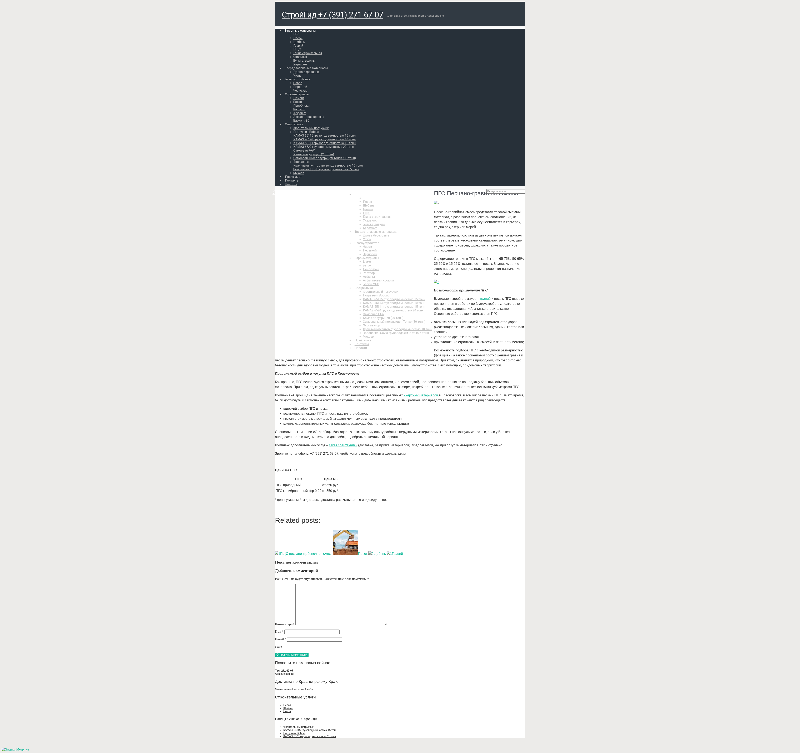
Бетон (287, 711)
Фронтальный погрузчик (298, 726)
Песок (287, 705)
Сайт (278, 647)
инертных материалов (421, 395)
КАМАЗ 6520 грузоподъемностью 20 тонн (309, 736)
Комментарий (285, 624)
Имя (279, 631)
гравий (485, 298)
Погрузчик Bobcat (294, 733)
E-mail (280, 639)
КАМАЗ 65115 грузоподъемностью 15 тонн (310, 730)
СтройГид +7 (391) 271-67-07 (332, 15)
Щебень (288, 708)
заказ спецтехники (343, 445)
